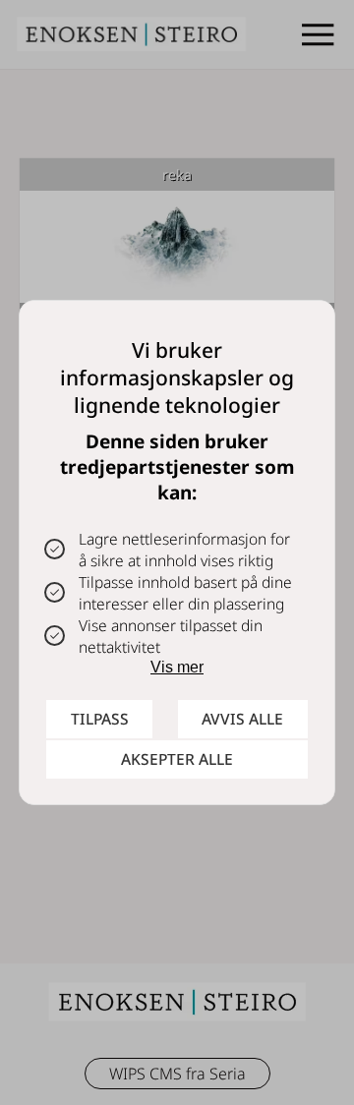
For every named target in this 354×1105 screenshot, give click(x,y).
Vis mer (177, 667)
